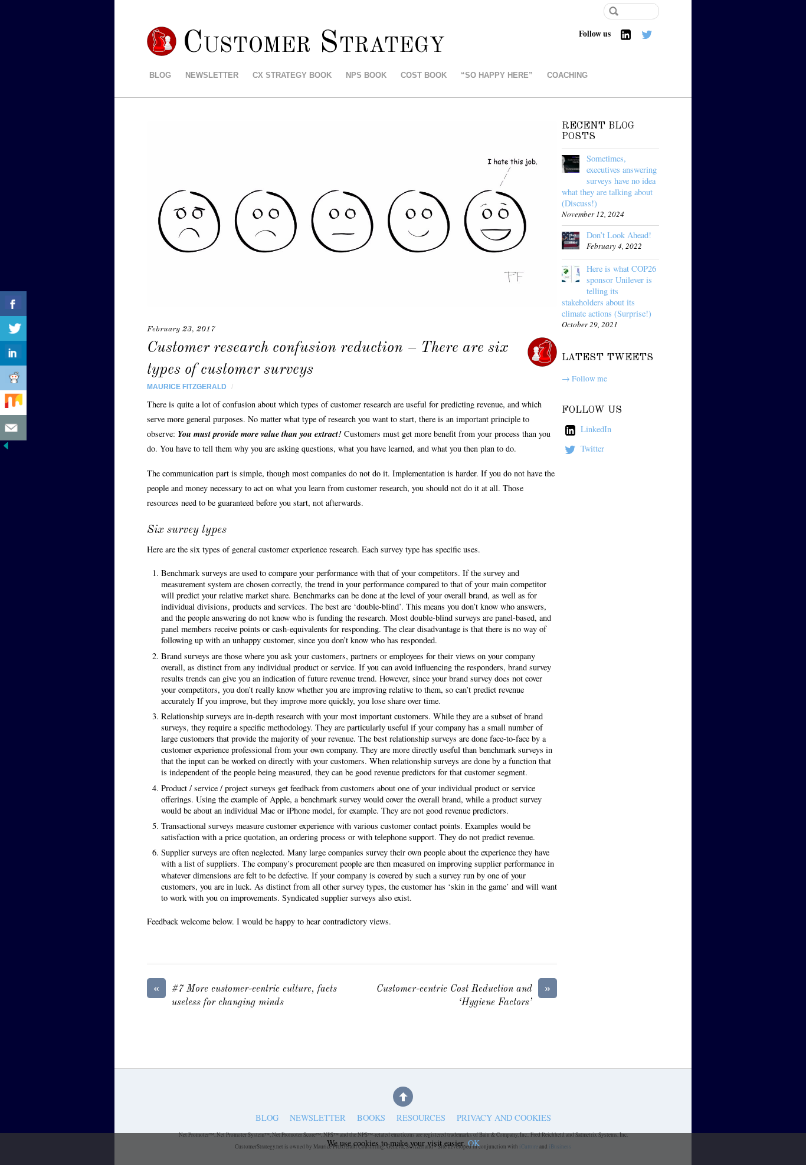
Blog (160, 75)
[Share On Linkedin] (13, 353)
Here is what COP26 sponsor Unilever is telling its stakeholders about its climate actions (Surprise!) (609, 291)
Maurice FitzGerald (187, 386)
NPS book (366, 75)
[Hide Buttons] (6, 448)
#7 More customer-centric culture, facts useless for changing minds (245, 995)
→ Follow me (584, 378)
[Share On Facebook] (13, 304)
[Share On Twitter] (13, 328)
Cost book (424, 75)
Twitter (591, 448)
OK (474, 1142)
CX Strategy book (292, 75)
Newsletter (211, 75)
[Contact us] (13, 427)
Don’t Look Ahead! (619, 235)
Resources (421, 1118)
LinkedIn (594, 429)
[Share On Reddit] (13, 378)
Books (371, 1118)
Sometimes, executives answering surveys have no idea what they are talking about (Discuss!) (609, 181)
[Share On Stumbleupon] (13, 403)
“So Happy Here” (497, 75)
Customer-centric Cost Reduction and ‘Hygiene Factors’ (463, 995)
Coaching (567, 75)
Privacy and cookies (504, 1118)
